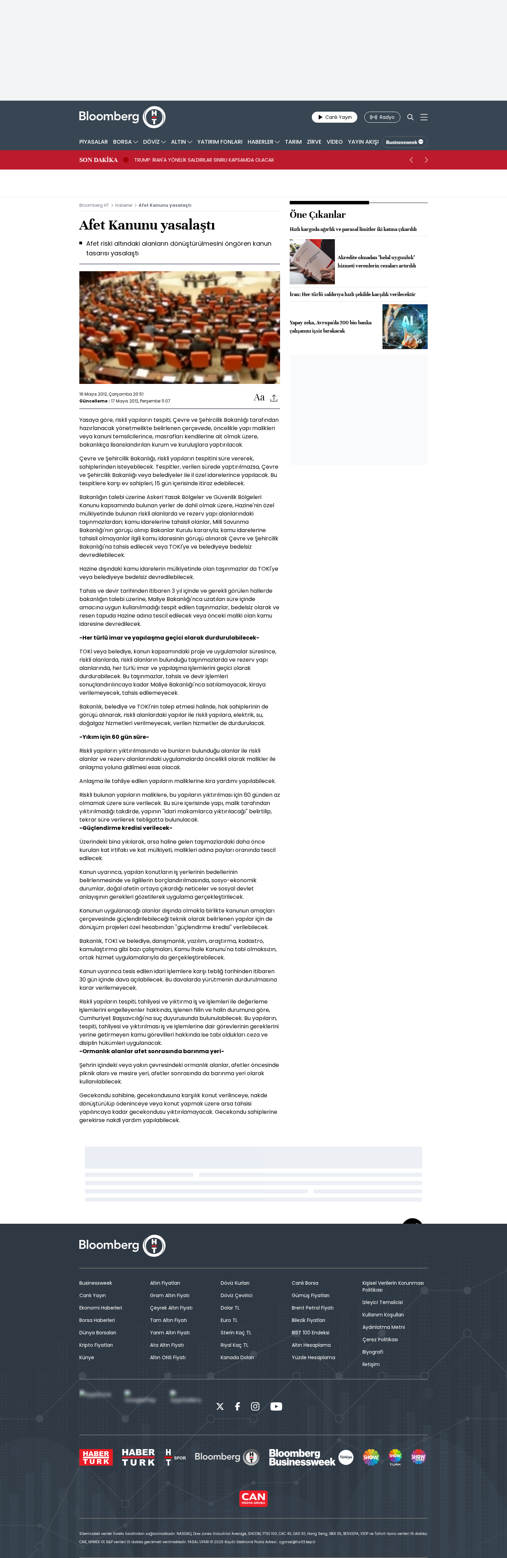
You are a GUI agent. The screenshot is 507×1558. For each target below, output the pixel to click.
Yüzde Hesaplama (313, 1357)
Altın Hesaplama (311, 1345)
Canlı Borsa (305, 1283)
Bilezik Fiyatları (308, 1320)
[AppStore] (96, 1407)
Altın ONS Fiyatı (168, 1357)
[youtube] (276, 1407)
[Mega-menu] (424, 117)
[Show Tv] (371, 1457)
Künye (86, 1357)
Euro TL (229, 1320)
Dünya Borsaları (97, 1332)
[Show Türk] (395, 1457)
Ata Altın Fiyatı (167, 1345)
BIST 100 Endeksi (310, 1332)
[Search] (410, 117)
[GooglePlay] (142, 1407)
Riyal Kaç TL (234, 1345)
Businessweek (95, 1283)
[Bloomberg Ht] (227, 1457)
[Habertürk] (96, 1457)
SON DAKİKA (98, 159)
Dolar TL (230, 1307)
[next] (426, 159)
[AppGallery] (187, 1407)
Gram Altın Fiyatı (169, 1295)
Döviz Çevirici (236, 1295)
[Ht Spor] (175, 1457)
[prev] (411, 159)
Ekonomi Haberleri (100, 1307)
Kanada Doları (237, 1357)
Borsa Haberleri (97, 1320)
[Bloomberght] (122, 117)
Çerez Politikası (380, 1339)
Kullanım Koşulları (383, 1314)
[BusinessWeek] (405, 142)
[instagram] (255, 1407)
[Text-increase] (259, 397)
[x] (220, 1407)
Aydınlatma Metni (383, 1327)
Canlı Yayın (92, 1295)
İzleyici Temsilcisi (382, 1302)
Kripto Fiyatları (96, 1345)
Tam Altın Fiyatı (168, 1320)
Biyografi (372, 1351)
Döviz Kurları (235, 1283)
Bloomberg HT (94, 205)
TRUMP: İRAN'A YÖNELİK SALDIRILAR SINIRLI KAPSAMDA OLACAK (204, 159)
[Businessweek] (311, 1457)
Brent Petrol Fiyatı (313, 1307)
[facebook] (237, 1407)
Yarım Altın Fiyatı (170, 1332)
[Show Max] (419, 1457)
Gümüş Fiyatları (310, 1295)
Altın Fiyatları (165, 1283)
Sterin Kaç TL (236, 1332)
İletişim (371, 1364)
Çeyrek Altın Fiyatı (171, 1307)
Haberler (123, 205)
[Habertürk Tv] (138, 1457)
